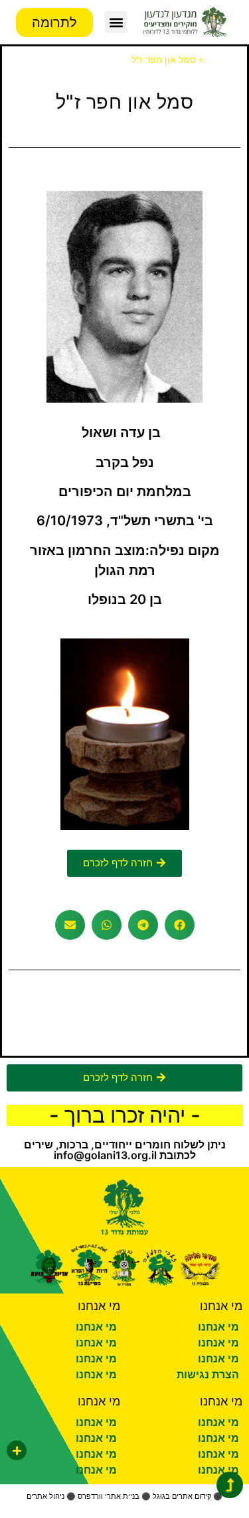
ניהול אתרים (45, 1496)
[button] (116, 22)
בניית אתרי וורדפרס (108, 1496)
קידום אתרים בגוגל (182, 1496)
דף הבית (223, 59)
